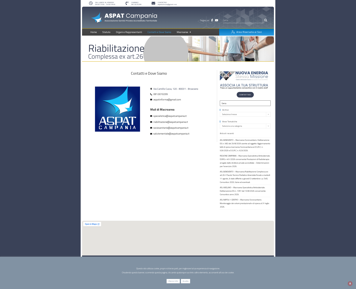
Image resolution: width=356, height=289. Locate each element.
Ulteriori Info (173, 281)
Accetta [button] (185, 281)
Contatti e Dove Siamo (159, 32)
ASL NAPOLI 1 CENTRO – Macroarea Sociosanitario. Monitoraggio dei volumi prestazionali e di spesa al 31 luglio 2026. (244, 203)
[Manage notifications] (350, 283)
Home (93, 32)
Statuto (106, 32)
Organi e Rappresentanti (129, 32)
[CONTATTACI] (153, 3)
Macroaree (182, 32)
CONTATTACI (162, 2)
